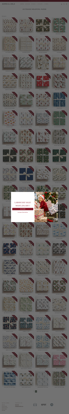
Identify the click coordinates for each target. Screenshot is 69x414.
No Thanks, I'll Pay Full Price (23, 212)
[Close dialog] (57, 193)
